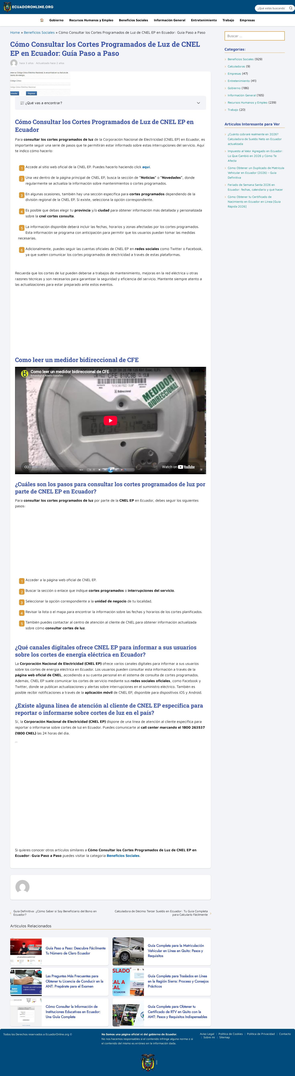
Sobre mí (209, 1037)
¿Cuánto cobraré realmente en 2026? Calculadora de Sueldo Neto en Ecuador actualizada (255, 138)
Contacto (285, 1033)
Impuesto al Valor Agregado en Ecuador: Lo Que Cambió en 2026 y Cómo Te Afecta (255, 155)
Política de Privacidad (261, 1033)
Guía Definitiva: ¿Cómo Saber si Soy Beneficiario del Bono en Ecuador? (55, 912)
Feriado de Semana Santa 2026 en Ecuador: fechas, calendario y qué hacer (255, 187)
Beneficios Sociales (133, 20)
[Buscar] (291, 8)
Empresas (247, 20)
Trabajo (228, 20)
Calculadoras (236, 66)
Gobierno (56, 20)
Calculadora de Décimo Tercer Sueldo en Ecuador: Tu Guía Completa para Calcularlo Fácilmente (161, 912)
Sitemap (224, 1037)
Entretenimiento (204, 20)
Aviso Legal (207, 1033)
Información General (169, 20)
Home (15, 32)
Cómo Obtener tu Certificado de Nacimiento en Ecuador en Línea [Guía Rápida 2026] (254, 201)
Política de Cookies (231, 1033)
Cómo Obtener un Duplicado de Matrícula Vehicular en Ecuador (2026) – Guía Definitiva (256, 172)
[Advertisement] (110, 320)
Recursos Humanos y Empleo (91, 20)
